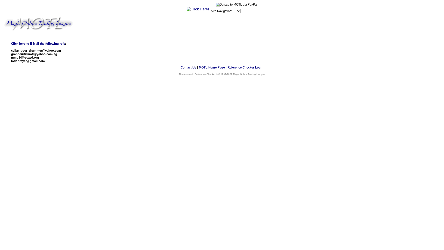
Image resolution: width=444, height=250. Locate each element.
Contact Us (188, 67)
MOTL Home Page (212, 67)
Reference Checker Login (245, 67)
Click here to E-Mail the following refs (38, 43)
